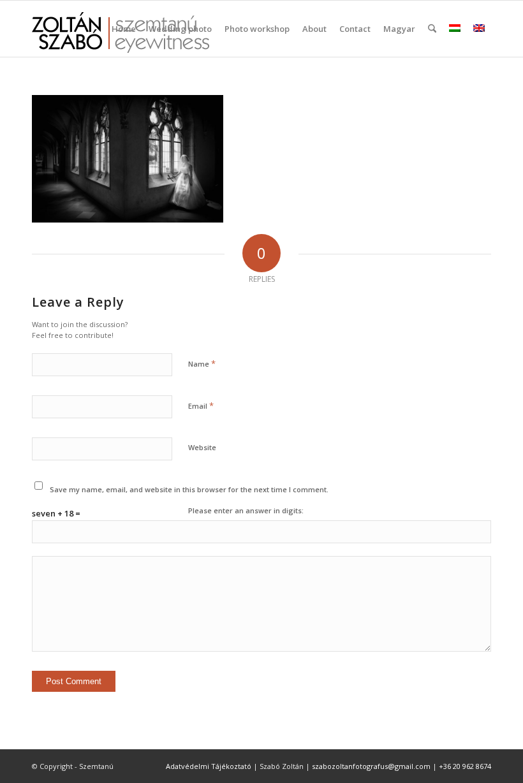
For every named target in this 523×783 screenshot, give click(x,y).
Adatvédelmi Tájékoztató (208, 766)
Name (202, 363)
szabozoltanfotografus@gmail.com (371, 766)
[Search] (432, 29)
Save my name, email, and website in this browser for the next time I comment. (189, 489)
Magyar (399, 28)
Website (202, 447)
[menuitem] (123, 29)
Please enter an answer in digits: (246, 510)
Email (201, 405)
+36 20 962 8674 (465, 766)
